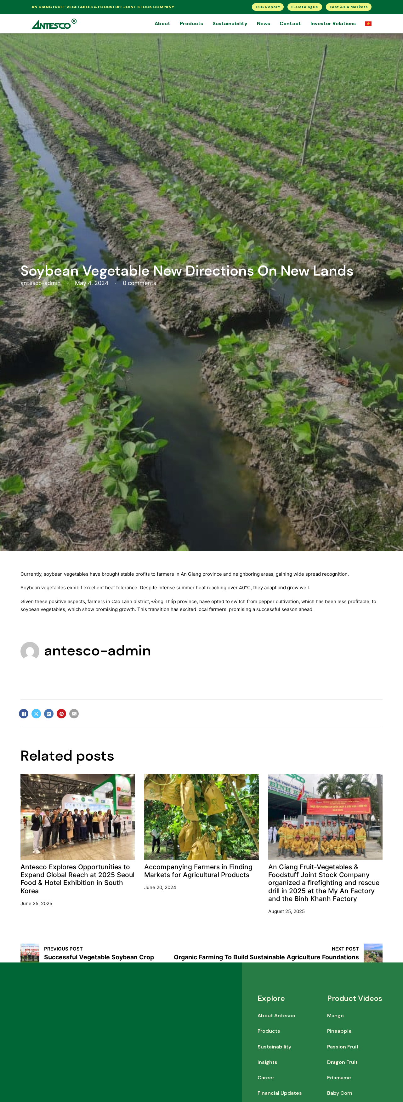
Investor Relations (333, 23)
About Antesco (276, 1016)
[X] (36, 713)
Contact (290, 23)
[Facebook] (23, 713)
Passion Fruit (343, 1047)
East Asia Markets (349, 6)
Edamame (339, 1078)
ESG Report (268, 6)
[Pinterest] (61, 713)
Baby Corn (339, 1093)
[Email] (74, 713)
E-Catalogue (304, 6)
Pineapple (339, 1031)
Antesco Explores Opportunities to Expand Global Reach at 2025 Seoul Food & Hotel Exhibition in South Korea (77, 879)
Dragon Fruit (342, 1062)
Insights (267, 1062)
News (263, 23)
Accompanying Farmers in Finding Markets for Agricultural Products (198, 871)
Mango (335, 1016)
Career (266, 1078)
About (162, 23)
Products (191, 23)
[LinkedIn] (49, 713)
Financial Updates (280, 1093)
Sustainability (230, 23)
